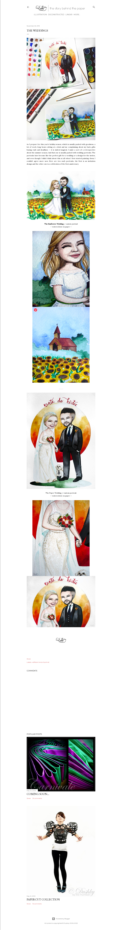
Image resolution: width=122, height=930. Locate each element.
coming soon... (38, 794)
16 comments (37, 904)
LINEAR (69, 15)
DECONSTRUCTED (56, 15)
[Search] (93, 6)
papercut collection (43, 899)
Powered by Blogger (63, 919)
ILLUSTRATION (40, 15)
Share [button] (29, 659)
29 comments (37, 798)
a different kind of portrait (40, 662)
